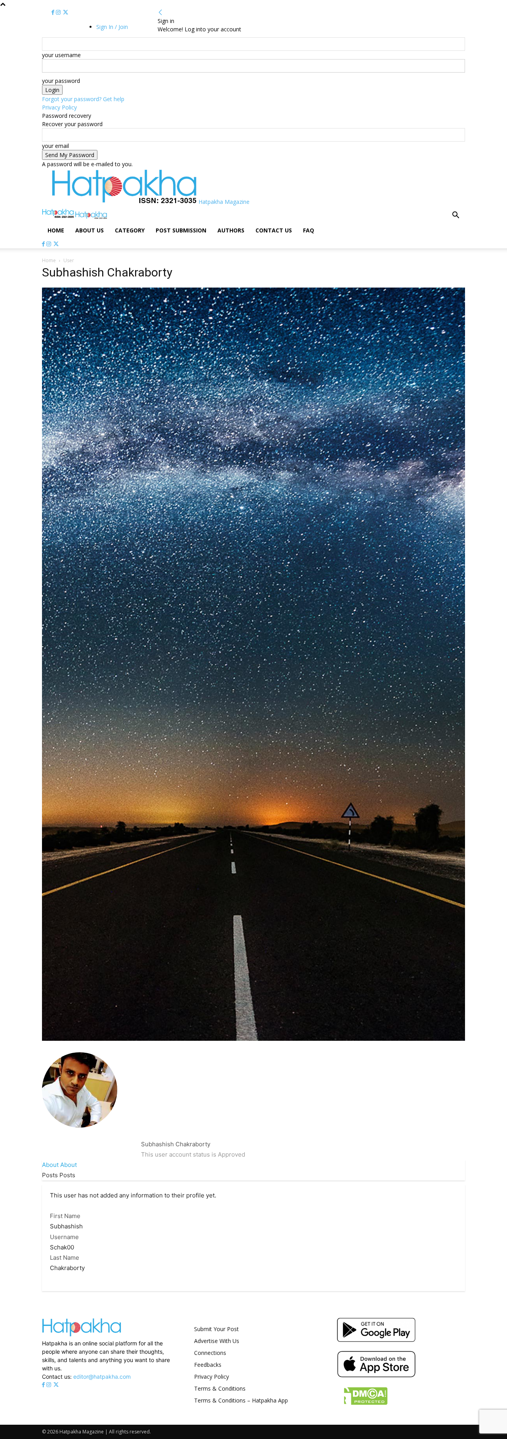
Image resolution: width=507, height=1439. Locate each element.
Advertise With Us (216, 1341)
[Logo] (58, 217)
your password (61, 80)
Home (56, 230)
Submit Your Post (216, 1329)
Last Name (64, 1257)
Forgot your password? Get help (83, 99)
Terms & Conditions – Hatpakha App (241, 1400)
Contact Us (273, 230)
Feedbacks (207, 1364)
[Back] (160, 12)
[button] (455, 216)
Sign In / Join (112, 27)
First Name (65, 1216)
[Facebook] (53, 12)
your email (55, 146)
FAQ (308, 230)
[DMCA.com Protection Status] (362, 1405)
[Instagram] (59, 12)
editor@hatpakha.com (102, 1376)
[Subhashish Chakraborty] (79, 1134)
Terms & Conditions (220, 1388)
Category (130, 230)
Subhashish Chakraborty (175, 1144)
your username (61, 55)
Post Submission (181, 230)
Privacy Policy (59, 107)
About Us (89, 230)
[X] (65, 12)
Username (64, 1237)
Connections (210, 1352)
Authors (230, 230)
